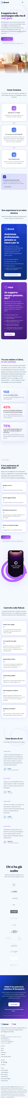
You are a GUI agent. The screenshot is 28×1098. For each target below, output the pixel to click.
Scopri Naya (6, 537)
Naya (2, 1050)
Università (3, 1052)
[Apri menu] (22, 2)
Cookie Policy (4, 1080)
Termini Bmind (4, 1072)
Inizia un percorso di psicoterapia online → (13, 43)
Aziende (3, 1054)
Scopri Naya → (7, 39)
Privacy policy (7, 186)
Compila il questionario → (12, 274)
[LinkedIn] (6, 1062)
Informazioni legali (5, 1078)
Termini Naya (4, 1076)
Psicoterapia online (6, 1056)
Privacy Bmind (4, 1070)
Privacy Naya (4, 1074)
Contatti (3, 1064)
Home (2, 1048)
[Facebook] (1, 1062)
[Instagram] (4, 1062)
